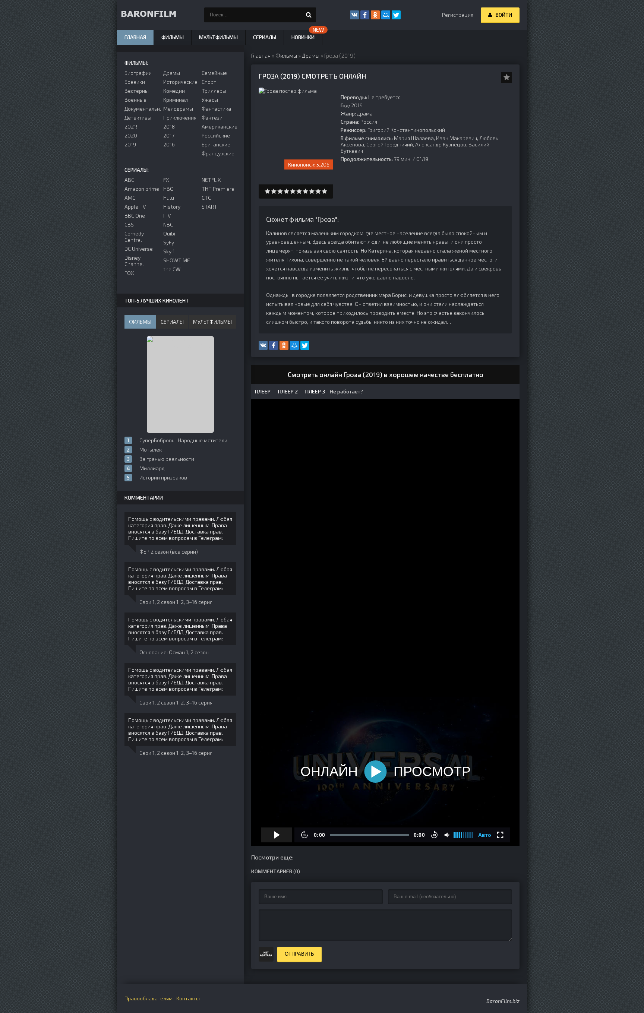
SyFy (168, 242)
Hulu (168, 197)
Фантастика (216, 108)
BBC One (134, 215)
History (171, 206)
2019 (130, 144)
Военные (135, 99)
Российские (216, 135)
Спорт (209, 82)
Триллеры (214, 91)
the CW (171, 269)
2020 (130, 135)
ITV (167, 215)
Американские (219, 126)
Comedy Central (134, 236)
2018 (169, 126)
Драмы (171, 73)
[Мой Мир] (385, 14)
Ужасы (210, 99)
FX (166, 180)
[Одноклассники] (375, 14)
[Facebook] (364, 14)
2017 (168, 135)
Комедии (174, 91)
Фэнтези (212, 117)
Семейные (214, 73)
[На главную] (154, 15)
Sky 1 (169, 251)
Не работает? (346, 391)
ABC (129, 180)
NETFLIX (211, 180)
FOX (129, 273)
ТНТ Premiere (218, 189)
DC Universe (138, 249)
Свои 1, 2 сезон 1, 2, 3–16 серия (175, 602)
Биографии (138, 73)
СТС (206, 197)
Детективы (137, 117)
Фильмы (172, 37)
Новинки (303, 37)
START (209, 206)
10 (324, 191)
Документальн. (141, 108)
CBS (129, 224)
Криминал (175, 99)
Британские (216, 144)
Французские (218, 153)
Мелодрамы (178, 108)
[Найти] (308, 14)
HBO (168, 189)
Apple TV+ (136, 206)
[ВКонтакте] (354, 14)
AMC (129, 197)
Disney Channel (134, 260)
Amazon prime (141, 189)
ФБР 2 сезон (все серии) (168, 551)
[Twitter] (396, 14)
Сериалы (264, 37)
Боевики (134, 82)
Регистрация (457, 15)
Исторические (180, 82)
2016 (169, 144)
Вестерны (136, 91)
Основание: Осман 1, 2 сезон (174, 652)
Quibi (169, 233)
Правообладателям (148, 998)
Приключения (179, 117)
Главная (135, 37)
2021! (130, 126)
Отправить (299, 954)
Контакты (188, 998)
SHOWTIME (176, 260)
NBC (168, 224)
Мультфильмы (218, 37)
